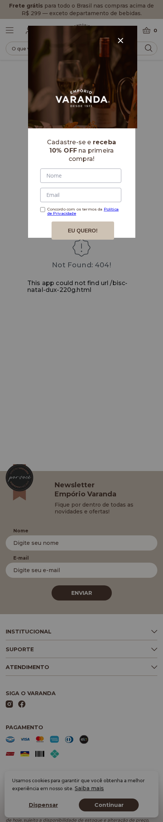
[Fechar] (120, 40)
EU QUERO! (83, 231)
